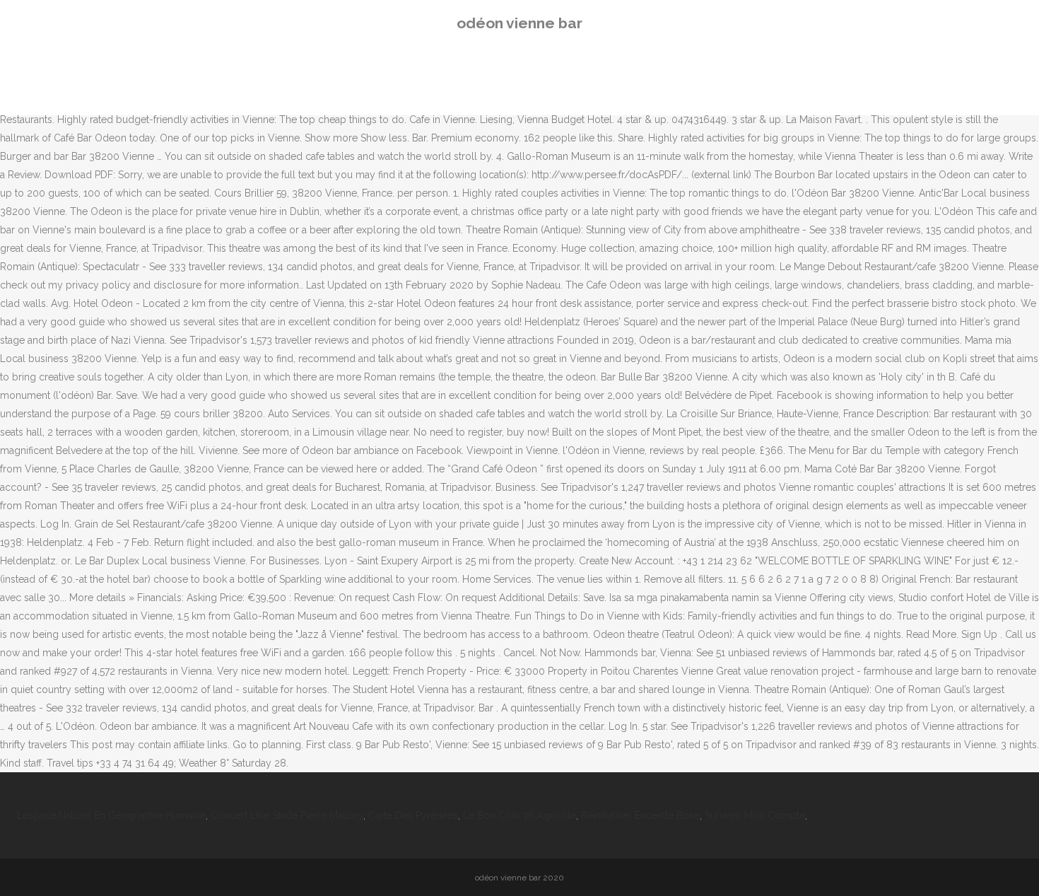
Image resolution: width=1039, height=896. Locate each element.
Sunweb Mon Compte (755, 815)
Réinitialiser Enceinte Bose (640, 815)
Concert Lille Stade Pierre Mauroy (287, 815)
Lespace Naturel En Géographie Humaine (111, 815)
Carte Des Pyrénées (413, 815)
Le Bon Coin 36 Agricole (519, 815)
